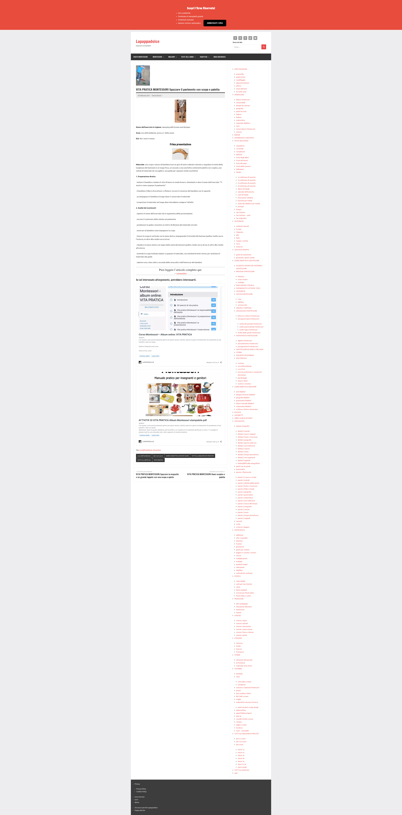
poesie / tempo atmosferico (248, 515)
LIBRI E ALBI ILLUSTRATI (243, 418)
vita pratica (157, 450)
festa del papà (241, 163)
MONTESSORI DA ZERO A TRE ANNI (249, 349)
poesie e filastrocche (243, 472)
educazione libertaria (244, 606)
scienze (239, 132)
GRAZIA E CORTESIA (243, 308)
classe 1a (241, 749)
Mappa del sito (140, 810)
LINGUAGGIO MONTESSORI (246, 311)
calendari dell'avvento (246, 192)
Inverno (239, 649)
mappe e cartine (242, 241)
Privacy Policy (141, 789)
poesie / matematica (245, 498)
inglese (238, 114)
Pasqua (238, 209)
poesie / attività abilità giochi (248, 483)
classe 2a (241, 752)
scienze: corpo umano (244, 629)
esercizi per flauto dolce (245, 593)
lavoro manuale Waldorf (245, 403)
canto (238, 587)
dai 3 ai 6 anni (158, 456)
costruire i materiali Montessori (247, 687)
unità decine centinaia (244, 573)
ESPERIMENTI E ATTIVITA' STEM (248, 288)
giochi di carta (241, 111)
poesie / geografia (244, 492)
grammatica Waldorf (243, 400)
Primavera (240, 652)
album (137, 802)
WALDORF (171, 57)
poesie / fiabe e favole (246, 489)
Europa (238, 229)
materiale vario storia (244, 666)
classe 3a (241, 755)
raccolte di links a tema (244, 719)
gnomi (238, 690)
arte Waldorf (240, 392)
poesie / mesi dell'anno (246, 500)
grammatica (240, 469)
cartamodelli (240, 102)
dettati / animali (244, 431)
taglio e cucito (241, 725)
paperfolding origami (244, 713)
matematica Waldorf (243, 406)
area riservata (139, 797)
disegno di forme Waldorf (245, 394)
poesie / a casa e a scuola (247, 477)
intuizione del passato (244, 660)
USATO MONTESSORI (140, 57)
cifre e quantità (241, 538)
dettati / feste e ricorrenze (248, 437)
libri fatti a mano (242, 696)
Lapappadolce (147, 41)
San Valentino (241, 218)
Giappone (239, 232)
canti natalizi (240, 581)
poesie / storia (243, 512)
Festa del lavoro (242, 160)
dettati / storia (243, 451)
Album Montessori (243, 99)
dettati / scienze (244, 449)
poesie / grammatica (245, 495)
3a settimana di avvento (247, 183)
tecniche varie (241, 92)
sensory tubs (242, 305)
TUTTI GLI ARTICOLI (144, 460)
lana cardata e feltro (243, 693)
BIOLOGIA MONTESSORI (245, 271)
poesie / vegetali (244, 518)
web (236, 773)
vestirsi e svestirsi (244, 384)
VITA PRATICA (158, 460)
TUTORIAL (238, 669)
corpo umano (242, 279)
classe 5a (241, 761)
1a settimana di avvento (247, 177)
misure (238, 555)
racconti (239, 521)
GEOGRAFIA (239, 221)
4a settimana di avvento (247, 186)
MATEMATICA (239, 530)
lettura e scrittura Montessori (249, 316)
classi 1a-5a (242, 764)
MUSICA (237, 576)
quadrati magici (241, 564)
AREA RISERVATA (219, 57)
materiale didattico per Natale (249, 203)
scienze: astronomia (243, 626)
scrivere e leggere (242, 527)
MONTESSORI (157, 57)
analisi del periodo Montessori (250, 324)
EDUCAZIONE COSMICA (245, 285)
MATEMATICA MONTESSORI (246, 335)
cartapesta (241, 684)
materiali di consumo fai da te (247, 702)
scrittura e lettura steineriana (247, 409)
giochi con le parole (243, 466)
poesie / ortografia (245, 506)
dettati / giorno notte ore (247, 443)
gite (237, 235)
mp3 (237, 126)
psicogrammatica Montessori (248, 319)
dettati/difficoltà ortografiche (249, 463)
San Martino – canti (243, 215)
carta (238, 676)
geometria (240, 547)
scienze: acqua (241, 620)
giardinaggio (242, 378)
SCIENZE (237, 615)
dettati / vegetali (244, 460)
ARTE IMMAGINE (240, 69)
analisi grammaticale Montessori (251, 327)
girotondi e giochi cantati (245, 257)
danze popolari (241, 590)
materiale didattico (243, 123)
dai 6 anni (239, 744)
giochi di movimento (243, 255)
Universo (239, 247)
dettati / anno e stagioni (247, 434)
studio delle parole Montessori (249, 332)
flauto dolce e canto (243, 596)
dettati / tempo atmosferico (248, 454)
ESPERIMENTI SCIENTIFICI (244, 138)
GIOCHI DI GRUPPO (241, 249)
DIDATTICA (203, 57)
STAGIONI (238, 638)
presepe (241, 206)
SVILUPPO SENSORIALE (245, 355)
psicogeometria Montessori (248, 346)
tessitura (239, 728)
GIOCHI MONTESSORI (244, 294)
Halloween (240, 169)
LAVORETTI (238, 415)
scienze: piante (241, 635)
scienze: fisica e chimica (245, 632)
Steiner (239, 612)
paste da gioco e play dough (248, 707)
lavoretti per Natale (245, 200)
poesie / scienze (244, 509)
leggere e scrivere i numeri (246, 552)
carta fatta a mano (244, 681)
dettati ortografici (242, 426)
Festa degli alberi (242, 157)
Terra (238, 244)
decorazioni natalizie (245, 198)
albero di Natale (244, 189)
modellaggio (240, 80)
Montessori (240, 609)
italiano (239, 117)
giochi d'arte (240, 77)
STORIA (239, 352)
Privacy (137, 784)
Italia (238, 238)
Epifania (239, 154)
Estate (238, 646)
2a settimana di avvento (247, 180)
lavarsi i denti (243, 381)
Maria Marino (156, 95)
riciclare (239, 722)
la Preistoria (240, 663)
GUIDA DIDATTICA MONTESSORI (177, 456)
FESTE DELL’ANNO (187, 57)
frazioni (239, 544)
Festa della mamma (243, 166)
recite (238, 524)
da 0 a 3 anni (240, 738)
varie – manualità (242, 731)
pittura (238, 86)
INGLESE (237, 412)
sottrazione (240, 567)
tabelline (239, 570)
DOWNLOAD (239, 94)
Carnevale (240, 148)
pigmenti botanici (242, 83)
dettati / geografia (244, 440)
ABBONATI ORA (215, 23)
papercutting (241, 710)
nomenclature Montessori (245, 129)
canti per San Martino (244, 584)
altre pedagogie (242, 604)
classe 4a (241, 758)
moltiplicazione (241, 558)
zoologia (241, 282)
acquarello (240, 74)
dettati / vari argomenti (246, 457)
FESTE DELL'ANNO (241, 141)
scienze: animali (242, 623)
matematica (240, 120)
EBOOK (237, 135)
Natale (238, 172)
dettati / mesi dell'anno (246, 446)
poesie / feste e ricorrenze (247, 486)
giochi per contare (242, 550)
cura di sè (241, 369)
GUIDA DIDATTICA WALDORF (245, 387)
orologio (239, 561)
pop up (238, 716)
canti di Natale (243, 195)
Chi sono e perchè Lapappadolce (146, 808)
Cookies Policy (141, 791)
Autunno (239, 643)
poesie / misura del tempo (247, 503)
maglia (238, 699)
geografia (239, 108)
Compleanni (240, 151)
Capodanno (240, 146)
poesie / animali (243, 480)
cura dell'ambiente (145, 450)
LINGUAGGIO (239, 421)
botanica (241, 276)
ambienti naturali (242, 226)
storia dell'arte (241, 89)
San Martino (240, 212)
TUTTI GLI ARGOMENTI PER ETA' (202, 456)
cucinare (241, 363)
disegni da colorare (243, 105)
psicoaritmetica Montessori (248, 343)
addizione (239, 535)
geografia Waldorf (243, 397)
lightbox (241, 302)
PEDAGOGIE (239, 599)
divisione (239, 541)
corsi (136, 799)
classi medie (242, 767)
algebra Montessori (245, 340)
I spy (239, 299)
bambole (239, 674)
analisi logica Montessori (248, 330)
